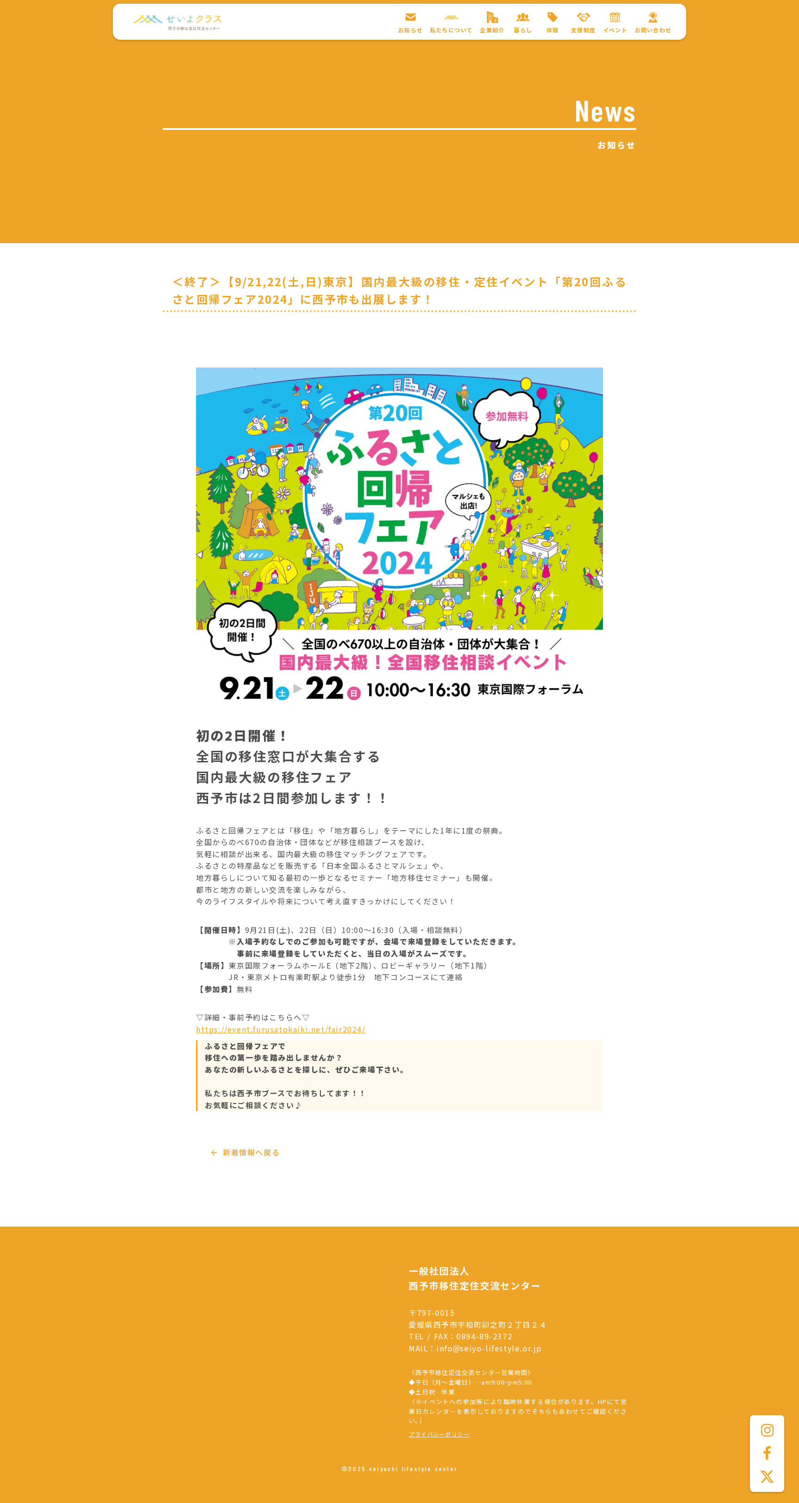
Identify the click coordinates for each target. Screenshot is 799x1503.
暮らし (523, 30)
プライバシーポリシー (439, 1434)
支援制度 (583, 30)
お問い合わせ (653, 30)
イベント (615, 30)
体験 (553, 30)
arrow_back (214, 1152)
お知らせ (410, 30)
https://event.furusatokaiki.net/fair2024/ (281, 1029)
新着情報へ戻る (251, 1152)
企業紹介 (492, 30)
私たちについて (451, 30)
